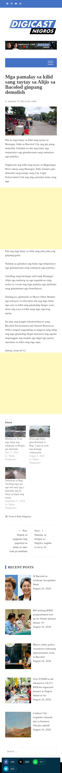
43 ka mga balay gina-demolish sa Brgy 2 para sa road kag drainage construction (38, 446)
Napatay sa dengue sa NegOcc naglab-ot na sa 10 (43, 539)
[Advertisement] (31, 218)
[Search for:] (31, 751)
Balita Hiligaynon (24, 516)
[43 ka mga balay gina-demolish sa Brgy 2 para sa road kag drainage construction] (39, 431)
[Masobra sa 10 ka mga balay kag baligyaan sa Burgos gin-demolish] (15, 431)
